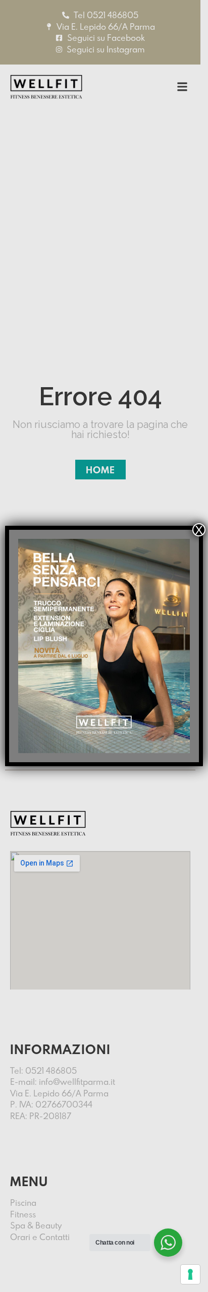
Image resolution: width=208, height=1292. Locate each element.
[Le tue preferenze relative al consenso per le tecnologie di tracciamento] (190, 1274)
